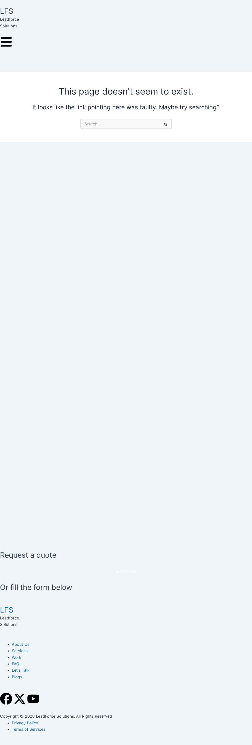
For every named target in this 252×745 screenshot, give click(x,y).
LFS (6, 609)
